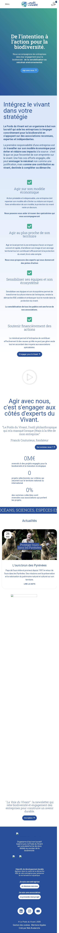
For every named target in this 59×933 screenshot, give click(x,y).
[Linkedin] (21, 911)
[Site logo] (29, 4)
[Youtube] (38, 911)
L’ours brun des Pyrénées (29, 565)
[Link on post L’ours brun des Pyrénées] (29, 544)
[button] (29, 377)
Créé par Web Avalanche (29, 928)
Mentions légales (38, 925)
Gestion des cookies (21, 925)
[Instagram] (29, 911)
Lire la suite (29, 584)
